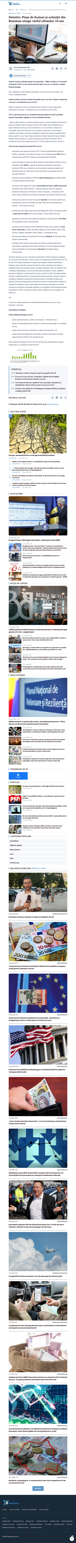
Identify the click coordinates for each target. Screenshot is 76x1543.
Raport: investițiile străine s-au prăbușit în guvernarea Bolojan (36, 462)
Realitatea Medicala (67, 1521)
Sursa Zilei (70, 1524)
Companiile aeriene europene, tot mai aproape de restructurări (35, 1276)
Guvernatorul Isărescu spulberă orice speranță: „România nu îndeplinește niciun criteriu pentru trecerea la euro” (38, 383)
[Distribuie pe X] (65, 68)
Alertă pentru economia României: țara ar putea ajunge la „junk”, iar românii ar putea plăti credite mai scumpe (45, 658)
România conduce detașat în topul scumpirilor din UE (36, 373)
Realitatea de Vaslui (22, 1527)
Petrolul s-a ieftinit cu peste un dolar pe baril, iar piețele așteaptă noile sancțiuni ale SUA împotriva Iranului (44, 741)
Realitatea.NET (6, 1521)
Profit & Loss (23, 10)
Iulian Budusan (62, 963)
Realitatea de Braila (36, 1527)
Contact (4, 1509)
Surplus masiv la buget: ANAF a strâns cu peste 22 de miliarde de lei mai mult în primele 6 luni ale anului (42, 827)
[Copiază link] (52, 68)
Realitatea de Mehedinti (36, 1524)
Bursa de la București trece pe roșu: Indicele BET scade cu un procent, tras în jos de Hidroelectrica (44, 639)
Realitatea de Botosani (8, 1527)
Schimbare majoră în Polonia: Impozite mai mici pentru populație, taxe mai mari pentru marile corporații (43, 760)
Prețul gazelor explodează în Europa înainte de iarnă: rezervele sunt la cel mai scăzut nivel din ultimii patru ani (44, 668)
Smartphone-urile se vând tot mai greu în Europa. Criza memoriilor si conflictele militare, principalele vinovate (44, 731)
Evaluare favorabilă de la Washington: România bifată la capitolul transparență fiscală (40, 389)
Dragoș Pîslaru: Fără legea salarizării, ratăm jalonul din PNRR (34, 540)
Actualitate (12, 458)
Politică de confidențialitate (29, 1509)
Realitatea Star (30, 1521)
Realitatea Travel (54, 1521)
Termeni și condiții (14, 1509)
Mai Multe (38, 1488)
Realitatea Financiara (60, 914)
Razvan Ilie (25, 67)
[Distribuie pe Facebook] (57, 68)
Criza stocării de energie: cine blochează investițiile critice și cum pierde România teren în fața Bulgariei (38, 469)
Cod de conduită (43, 1509)
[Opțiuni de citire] (72, 1539)
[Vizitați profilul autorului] (11, 69)
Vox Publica (48, 1524)
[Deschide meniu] (66, 3)
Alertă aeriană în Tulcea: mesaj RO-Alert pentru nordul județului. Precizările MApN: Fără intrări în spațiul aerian (44, 566)
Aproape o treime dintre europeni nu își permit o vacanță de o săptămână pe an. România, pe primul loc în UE (44, 649)
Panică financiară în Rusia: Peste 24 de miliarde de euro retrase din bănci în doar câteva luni (44, 750)
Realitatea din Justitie (8, 1524)
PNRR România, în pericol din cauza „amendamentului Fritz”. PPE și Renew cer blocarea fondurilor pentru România (37, 722)
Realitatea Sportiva (18, 1521)
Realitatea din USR (22, 1524)
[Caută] (60, 3)
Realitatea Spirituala (42, 1521)
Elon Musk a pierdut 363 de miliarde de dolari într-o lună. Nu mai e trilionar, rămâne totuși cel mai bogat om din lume (36, 1225)
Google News (52, 404)
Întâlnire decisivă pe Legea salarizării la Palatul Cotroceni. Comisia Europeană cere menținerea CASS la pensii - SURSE (45, 576)
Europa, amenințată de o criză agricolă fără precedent (32, 455)
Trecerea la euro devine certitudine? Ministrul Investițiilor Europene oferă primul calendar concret (37, 377)
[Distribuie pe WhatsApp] (61, 68)
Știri (17, 10)
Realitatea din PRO (59, 1524)
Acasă (12, 10)
